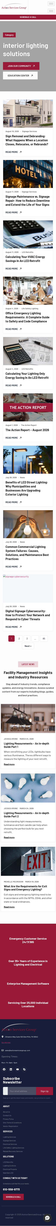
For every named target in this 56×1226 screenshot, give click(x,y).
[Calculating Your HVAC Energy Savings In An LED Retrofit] (28, 234)
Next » (28, 645)
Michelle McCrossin (13, 882)
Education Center (19, 75)
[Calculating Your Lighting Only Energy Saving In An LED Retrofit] (28, 351)
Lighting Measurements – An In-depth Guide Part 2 (26, 814)
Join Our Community (20, 65)
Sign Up (45, 1091)
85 (44, 638)
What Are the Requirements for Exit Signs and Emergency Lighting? (25, 888)
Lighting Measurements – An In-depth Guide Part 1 (26, 745)
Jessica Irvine (11, 739)
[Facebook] (4, 1069)
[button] (28, 664)
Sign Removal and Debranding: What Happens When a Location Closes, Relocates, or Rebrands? (27, 140)
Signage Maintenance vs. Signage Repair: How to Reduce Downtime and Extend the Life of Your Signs (28, 200)
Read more (9, 764)
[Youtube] (17, 1069)
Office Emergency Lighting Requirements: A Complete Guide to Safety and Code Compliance (27, 317)
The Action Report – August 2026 (27, 430)
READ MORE (12, 151)
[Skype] (24, 1069)
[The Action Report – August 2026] (28, 407)
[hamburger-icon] (51, 3)
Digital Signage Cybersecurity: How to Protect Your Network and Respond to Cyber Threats (28, 615)
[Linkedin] (10, 1069)
